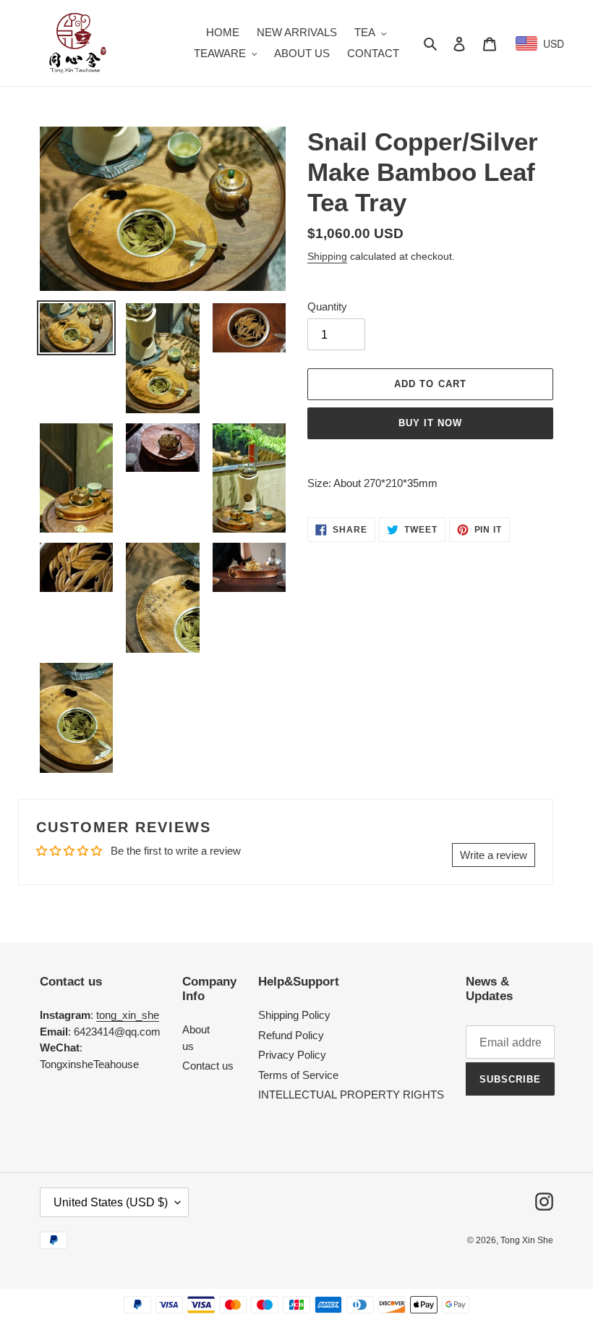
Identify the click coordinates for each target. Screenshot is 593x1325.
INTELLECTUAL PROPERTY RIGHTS (351, 1094)
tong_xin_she (127, 1015)
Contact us (208, 1065)
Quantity (327, 306)
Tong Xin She (526, 1240)
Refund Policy (291, 1035)
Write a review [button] (493, 855)
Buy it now (430, 423)
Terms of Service (298, 1075)
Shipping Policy (294, 1015)
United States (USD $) (111, 1202)
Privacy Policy (292, 1055)
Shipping (327, 256)
